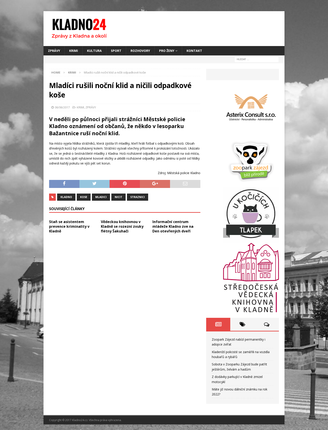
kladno (66, 197)
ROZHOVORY (140, 50)
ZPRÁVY (54, 50)
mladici (101, 197)
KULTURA (94, 50)
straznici (137, 197)
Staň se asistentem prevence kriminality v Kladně (69, 226)
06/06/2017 (62, 107)
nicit (118, 197)
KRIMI (73, 50)
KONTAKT (194, 50)
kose (83, 197)
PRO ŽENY (166, 50)
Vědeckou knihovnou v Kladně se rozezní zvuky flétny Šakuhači (122, 226)
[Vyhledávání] (256, 59)
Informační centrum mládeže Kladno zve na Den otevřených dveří (172, 226)
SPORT (116, 50)
